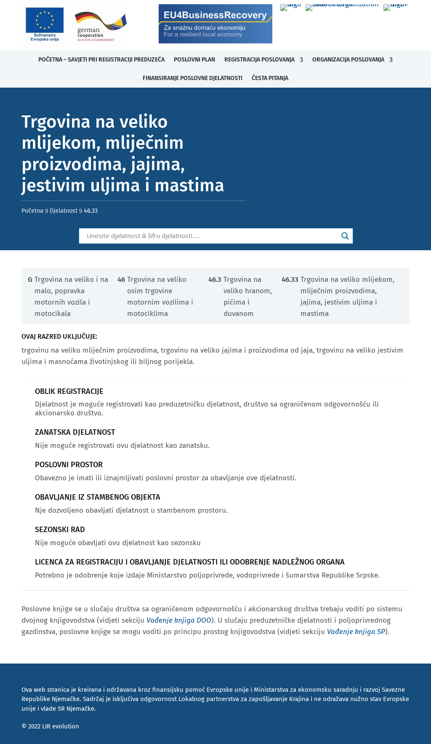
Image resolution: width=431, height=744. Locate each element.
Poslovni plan (194, 59)
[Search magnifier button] (345, 236)
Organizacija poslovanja (348, 59)
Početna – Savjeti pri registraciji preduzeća (101, 59)
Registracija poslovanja (259, 59)
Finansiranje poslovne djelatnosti (192, 78)
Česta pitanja (270, 78)
